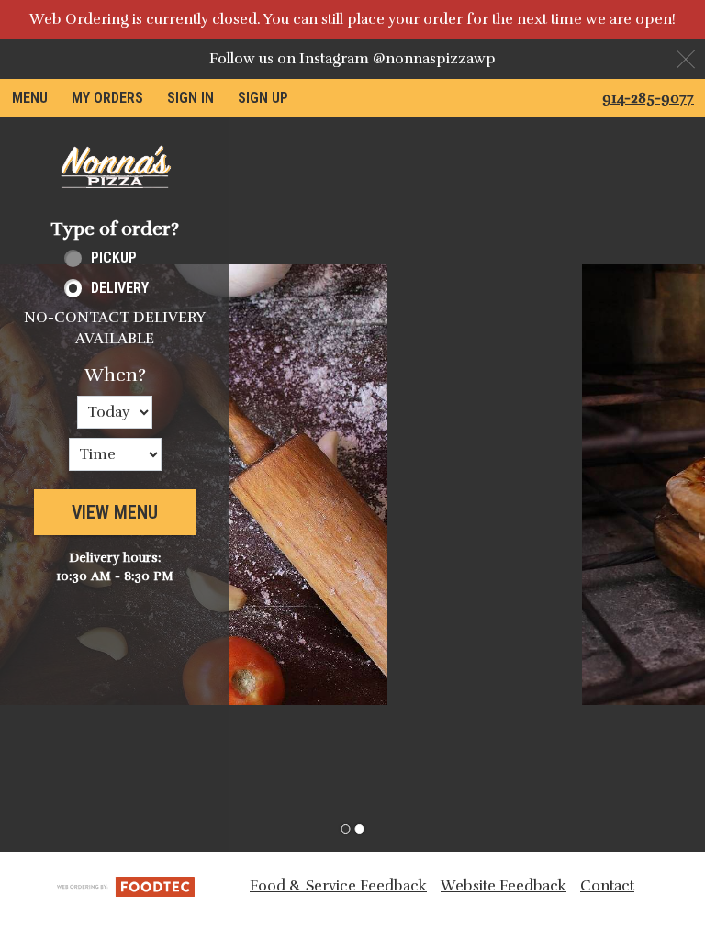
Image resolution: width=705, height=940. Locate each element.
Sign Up (263, 97)
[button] (115, 167)
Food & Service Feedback (338, 886)
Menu (30, 97)
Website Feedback (503, 886)
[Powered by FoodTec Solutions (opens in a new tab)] (126, 885)
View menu (115, 512)
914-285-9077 (648, 98)
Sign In (190, 97)
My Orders (107, 97)
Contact (607, 886)
